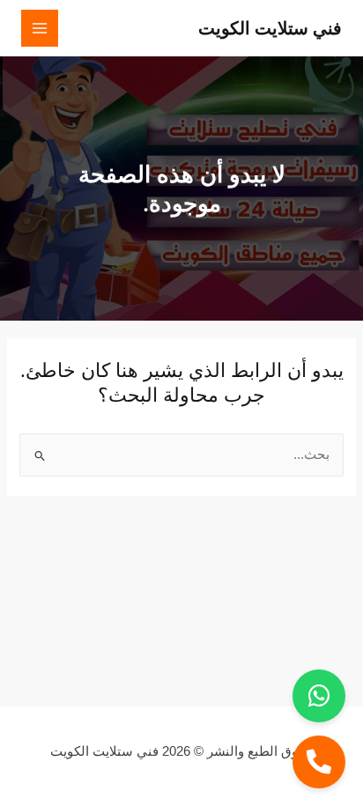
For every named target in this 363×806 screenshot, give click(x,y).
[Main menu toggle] (39, 28)
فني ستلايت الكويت (270, 28)
